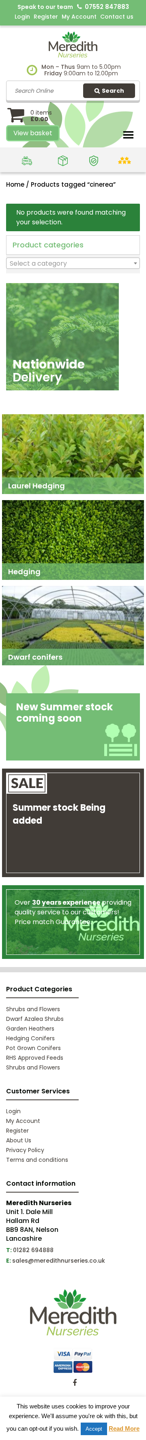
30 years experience (66, 902)
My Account (79, 17)
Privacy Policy (25, 1150)
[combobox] (73, 263)
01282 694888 (33, 1250)
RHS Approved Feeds (34, 1057)
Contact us (116, 17)
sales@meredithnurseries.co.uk (58, 1261)
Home (15, 184)
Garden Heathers (30, 1028)
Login (22, 17)
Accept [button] (94, 1429)
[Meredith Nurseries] (73, 44)
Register (46, 17)
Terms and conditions (37, 1159)
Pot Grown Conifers (33, 1048)
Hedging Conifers (30, 1038)
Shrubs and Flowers (33, 1009)
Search (113, 91)
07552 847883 (107, 6)
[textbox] (73, 263)
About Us (18, 1140)
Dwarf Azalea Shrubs (35, 1018)
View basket (32, 133)
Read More (124, 1428)
